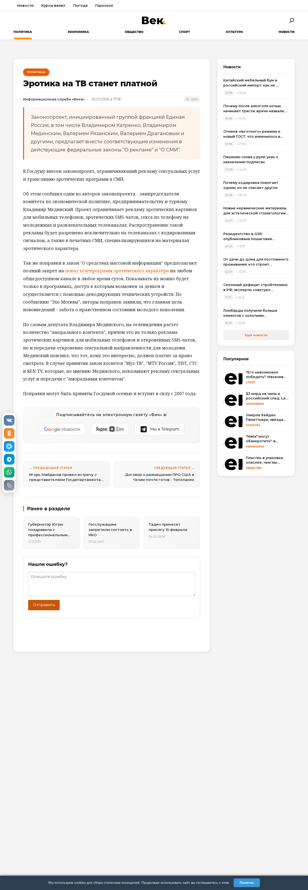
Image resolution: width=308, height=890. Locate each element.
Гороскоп (104, 5)
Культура (234, 32)
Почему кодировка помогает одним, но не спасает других (250, 185)
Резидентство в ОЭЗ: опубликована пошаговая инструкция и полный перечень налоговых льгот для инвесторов (254, 237)
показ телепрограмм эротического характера (117, 271)
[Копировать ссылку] (9, 485)
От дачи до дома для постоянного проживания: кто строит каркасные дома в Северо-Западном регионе (256, 262)
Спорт (184, 32)
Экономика (78, 32)
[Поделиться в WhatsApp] (9, 472)
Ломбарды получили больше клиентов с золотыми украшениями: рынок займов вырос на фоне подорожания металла (250, 313)
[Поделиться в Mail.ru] (9, 446)
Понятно (247, 882)
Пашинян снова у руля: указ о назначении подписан (250, 159)
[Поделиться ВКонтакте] (9, 420)
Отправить (44, 605)
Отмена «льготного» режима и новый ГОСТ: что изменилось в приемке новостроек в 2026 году (254, 134)
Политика (22, 32)
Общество (134, 32)
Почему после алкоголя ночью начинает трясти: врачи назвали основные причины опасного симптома (253, 109)
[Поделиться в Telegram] (9, 459)
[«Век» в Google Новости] (62, 429)
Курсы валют (53, 5)
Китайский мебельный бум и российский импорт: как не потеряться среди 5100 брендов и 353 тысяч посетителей (255, 83)
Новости (25, 5)
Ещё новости (256, 335)
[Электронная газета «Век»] (154, 20)
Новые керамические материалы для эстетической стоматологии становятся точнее (254, 211)
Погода (80, 5)
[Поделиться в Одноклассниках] (9, 433)
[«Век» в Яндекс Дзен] (110, 429)
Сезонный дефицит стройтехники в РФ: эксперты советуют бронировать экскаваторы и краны (255, 288)
